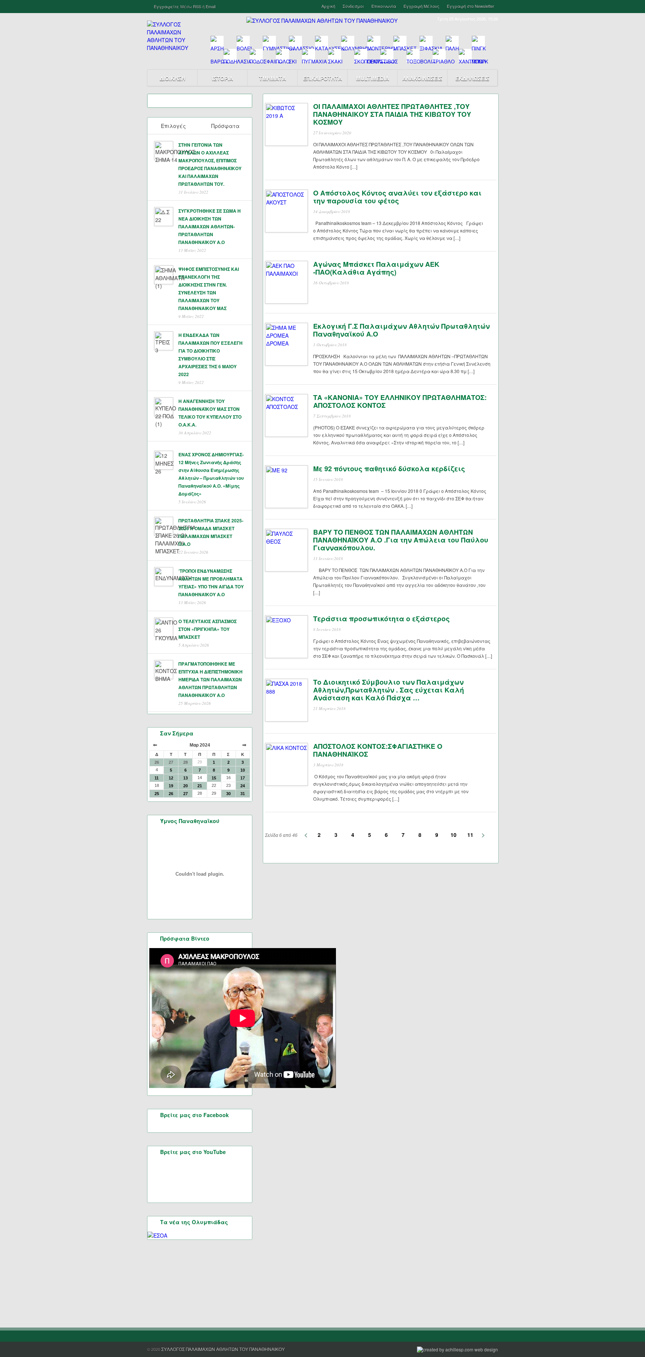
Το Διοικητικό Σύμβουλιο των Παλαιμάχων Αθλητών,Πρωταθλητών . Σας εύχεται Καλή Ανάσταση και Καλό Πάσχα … (388, 690)
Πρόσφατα (225, 125)
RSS (197, 6)
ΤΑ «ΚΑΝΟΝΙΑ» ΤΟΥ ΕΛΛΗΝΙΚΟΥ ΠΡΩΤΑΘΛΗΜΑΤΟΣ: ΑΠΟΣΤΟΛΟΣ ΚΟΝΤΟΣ (400, 401)
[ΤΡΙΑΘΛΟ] (439, 55)
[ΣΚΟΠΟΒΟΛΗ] (360, 55)
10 (454, 834)
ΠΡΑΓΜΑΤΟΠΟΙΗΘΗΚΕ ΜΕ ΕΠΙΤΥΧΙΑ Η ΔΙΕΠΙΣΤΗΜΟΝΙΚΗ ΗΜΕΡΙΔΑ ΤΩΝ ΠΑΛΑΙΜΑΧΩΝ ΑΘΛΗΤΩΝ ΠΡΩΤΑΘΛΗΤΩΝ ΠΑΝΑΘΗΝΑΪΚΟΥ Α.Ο (210, 679)
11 (470, 834)
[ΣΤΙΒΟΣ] (386, 55)
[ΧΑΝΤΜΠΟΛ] (465, 55)
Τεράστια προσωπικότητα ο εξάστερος (381, 618)
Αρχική (328, 6)
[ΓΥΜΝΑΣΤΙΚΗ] (269, 42)
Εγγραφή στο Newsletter (470, 6)
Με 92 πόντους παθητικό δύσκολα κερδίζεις (389, 468)
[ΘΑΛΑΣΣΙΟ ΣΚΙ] (295, 42)
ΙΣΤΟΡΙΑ (222, 78)
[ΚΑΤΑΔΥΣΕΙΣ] (321, 42)
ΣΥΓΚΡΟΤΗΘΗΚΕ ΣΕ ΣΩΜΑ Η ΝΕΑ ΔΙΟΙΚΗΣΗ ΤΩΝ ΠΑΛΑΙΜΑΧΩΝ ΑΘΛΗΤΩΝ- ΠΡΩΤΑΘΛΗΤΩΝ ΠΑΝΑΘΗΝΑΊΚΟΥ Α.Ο (209, 226)
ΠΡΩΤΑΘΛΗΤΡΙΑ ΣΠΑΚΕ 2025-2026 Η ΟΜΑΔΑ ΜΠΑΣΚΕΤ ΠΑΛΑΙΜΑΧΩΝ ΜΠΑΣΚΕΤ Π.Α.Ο (210, 532)
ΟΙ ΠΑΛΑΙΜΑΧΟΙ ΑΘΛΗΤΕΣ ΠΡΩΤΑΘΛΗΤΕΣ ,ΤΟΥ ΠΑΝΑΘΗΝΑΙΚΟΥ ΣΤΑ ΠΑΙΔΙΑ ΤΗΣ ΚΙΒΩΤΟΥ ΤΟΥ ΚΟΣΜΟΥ (392, 114)
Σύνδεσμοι (353, 6)
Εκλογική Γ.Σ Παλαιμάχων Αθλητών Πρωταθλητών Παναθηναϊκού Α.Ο (401, 330)
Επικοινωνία (383, 6)
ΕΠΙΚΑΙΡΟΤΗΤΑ (322, 78)
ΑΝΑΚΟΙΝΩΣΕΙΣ (422, 78)
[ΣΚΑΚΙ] (334, 55)
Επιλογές (173, 125)
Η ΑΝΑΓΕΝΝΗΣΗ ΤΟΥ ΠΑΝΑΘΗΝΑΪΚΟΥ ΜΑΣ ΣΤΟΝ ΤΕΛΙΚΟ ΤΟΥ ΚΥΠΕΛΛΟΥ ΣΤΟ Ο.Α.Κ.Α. (210, 413)
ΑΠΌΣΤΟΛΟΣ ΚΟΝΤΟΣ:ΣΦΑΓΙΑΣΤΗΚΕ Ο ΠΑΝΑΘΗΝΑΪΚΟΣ (377, 750)
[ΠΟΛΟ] (282, 55)
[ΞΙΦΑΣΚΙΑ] (426, 42)
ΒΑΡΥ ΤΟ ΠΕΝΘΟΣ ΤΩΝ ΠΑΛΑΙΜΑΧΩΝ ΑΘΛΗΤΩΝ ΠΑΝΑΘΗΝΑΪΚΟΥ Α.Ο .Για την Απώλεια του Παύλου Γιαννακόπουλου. (400, 540)
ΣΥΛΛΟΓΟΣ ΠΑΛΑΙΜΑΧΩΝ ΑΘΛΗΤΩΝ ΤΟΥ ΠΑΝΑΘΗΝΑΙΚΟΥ (223, 1349)
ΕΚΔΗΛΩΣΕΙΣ (472, 78)
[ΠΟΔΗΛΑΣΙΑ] (230, 55)
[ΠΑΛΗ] (452, 42)
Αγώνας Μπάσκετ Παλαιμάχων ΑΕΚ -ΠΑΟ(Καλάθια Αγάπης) (376, 268)
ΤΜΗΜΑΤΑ (272, 78)
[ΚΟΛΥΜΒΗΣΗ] (347, 42)
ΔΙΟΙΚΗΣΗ (172, 78)
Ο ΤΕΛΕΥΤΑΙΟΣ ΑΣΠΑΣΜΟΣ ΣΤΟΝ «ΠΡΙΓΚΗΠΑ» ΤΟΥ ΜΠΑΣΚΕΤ (207, 629)
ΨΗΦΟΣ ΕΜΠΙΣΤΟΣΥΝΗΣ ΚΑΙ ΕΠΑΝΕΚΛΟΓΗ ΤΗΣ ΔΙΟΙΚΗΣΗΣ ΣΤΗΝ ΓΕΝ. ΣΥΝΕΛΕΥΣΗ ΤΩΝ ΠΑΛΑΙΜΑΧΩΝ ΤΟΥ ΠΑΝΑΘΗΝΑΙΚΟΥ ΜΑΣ (208, 289)
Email (210, 6)
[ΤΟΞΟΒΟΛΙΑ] (413, 55)
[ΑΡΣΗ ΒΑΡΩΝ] (217, 42)
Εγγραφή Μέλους (421, 6)
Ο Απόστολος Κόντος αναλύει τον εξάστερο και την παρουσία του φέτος (397, 197)
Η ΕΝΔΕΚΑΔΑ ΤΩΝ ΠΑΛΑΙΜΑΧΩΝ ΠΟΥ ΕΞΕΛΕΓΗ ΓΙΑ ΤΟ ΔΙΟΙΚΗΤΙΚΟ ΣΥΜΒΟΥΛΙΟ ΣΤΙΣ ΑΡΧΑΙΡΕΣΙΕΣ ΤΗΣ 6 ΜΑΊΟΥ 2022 (210, 355)
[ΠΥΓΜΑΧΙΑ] (308, 55)
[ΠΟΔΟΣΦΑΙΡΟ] (256, 55)
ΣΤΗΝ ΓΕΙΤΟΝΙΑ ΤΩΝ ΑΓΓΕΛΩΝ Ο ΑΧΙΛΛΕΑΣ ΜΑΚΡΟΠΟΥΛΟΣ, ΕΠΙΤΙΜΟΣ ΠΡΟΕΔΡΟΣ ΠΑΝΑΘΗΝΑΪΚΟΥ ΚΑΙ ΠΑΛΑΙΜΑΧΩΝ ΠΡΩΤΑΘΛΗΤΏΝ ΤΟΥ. (210, 164)
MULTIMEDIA (372, 78)
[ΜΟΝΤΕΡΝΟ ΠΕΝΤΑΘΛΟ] (373, 42)
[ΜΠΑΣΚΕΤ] (399, 42)
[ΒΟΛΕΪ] (243, 42)
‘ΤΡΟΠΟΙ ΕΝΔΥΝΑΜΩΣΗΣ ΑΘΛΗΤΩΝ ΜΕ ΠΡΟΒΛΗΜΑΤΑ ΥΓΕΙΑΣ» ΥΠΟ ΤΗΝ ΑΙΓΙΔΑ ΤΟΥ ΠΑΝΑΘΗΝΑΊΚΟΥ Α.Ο (211, 582)
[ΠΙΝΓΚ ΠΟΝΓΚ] (478, 42)
